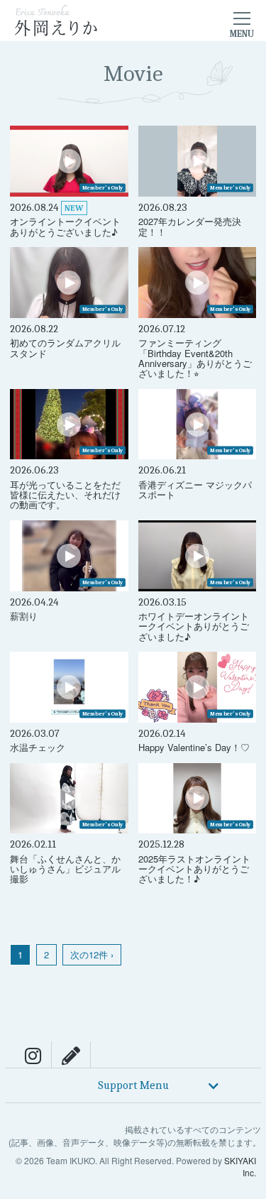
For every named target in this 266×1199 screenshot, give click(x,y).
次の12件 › (91, 954)
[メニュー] (242, 21)
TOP (249, 1030)
